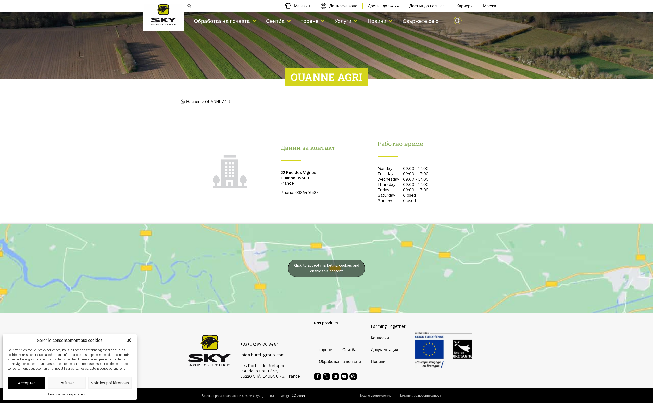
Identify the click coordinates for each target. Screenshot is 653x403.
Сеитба (275, 21)
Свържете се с (420, 21)
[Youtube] (344, 376)
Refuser (66, 383)
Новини (377, 21)
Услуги (343, 21)
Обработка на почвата (222, 21)
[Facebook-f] (317, 376)
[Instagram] (353, 376)
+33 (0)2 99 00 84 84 (259, 344)
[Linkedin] (335, 376)
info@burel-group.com (262, 355)
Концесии (380, 338)
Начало (193, 101)
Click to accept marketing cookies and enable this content (326, 268)
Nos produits (326, 323)
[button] (129, 340)
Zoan (301, 396)
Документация (384, 349)
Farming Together (388, 326)
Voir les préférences (110, 383)
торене (310, 21)
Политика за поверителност (67, 394)
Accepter (26, 383)
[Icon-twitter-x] (326, 376)
